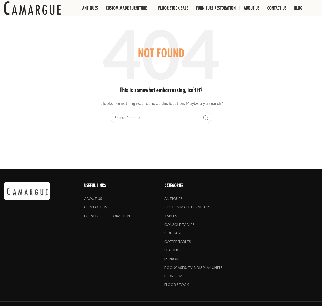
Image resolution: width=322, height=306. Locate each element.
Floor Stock (176, 284)
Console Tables (179, 224)
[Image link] (27, 190)
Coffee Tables (177, 241)
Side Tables (175, 233)
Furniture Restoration (107, 216)
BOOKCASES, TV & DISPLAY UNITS (193, 267)
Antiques (173, 198)
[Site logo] (32, 7)
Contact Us (95, 207)
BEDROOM (173, 276)
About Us (93, 198)
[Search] (205, 117)
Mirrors (172, 259)
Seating (172, 250)
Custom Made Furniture (187, 207)
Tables (170, 216)
